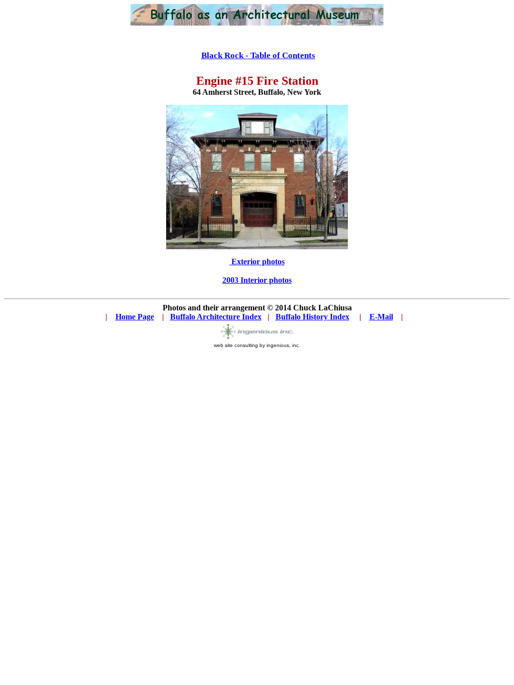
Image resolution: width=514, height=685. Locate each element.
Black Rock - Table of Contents (258, 55)
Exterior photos (257, 261)
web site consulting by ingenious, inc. (257, 345)
